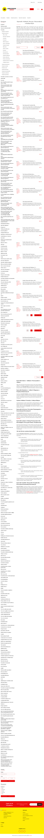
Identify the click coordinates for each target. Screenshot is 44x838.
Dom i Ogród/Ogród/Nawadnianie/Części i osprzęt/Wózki (7, 90)
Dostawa (24, 812)
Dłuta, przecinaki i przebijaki (6, 264)
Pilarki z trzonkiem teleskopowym (7, 749)
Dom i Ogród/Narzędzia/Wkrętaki (7, 111)
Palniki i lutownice (4, 537)
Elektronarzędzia (4, 26)
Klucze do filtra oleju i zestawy (6, 691)
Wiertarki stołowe (4, 682)
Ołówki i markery (5, 48)
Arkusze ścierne (3, 530)
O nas (2, 824)
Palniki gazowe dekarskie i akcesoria (7, 535)
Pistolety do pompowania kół (6, 643)
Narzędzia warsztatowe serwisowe (7, 76)
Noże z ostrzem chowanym (5, 265)
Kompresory (3, 227)
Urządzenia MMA (4, 696)
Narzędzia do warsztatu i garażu (6, 344)
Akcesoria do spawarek (5, 362)
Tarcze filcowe (3, 544)
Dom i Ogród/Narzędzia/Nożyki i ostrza (8, 714)
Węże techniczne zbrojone (5, 707)
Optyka (2, 404)
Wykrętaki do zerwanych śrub (6, 400)
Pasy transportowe (4, 312)
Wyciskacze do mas (4, 478)
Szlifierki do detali (4, 377)
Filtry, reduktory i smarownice (6, 458)
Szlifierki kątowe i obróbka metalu (7, 680)
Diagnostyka (3, 364)
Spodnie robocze (4, 586)
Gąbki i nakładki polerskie (5, 614)
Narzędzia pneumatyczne (6, 64)
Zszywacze (3, 398)
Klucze (2, 307)
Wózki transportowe (4, 283)
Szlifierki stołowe (4, 648)
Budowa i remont (4, 251)
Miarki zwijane (3, 373)
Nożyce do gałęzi (4, 466)
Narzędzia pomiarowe (5, 33)
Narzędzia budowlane (5, 69)
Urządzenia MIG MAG (5, 700)
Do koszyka (37, 315)
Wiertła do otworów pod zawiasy (6, 352)
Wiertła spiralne (3, 548)
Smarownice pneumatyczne (5, 646)
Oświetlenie (3, 473)
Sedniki (2, 668)
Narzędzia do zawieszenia (5, 523)
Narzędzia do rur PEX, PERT (6, 433)
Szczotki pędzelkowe (4, 579)
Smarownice (3, 541)
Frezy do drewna (4, 666)
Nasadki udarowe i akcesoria (6, 236)
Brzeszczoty (3, 516)
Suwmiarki (4, 38)
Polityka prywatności (26, 818)
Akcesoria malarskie (4, 393)
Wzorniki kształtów (6, 53)
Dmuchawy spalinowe (4, 368)
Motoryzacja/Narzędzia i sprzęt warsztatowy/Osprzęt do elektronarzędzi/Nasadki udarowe (7, 101)
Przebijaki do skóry (4, 684)
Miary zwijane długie (4, 375)
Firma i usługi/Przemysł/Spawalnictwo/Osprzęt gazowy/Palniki (7, 718)
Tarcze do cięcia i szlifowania (6, 455)
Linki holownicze (4, 505)
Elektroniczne (3, 597)
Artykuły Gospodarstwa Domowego (7, 655)
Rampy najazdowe (4, 705)
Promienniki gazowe (4, 673)
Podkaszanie (3, 317)
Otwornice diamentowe (5, 260)
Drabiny (2, 591)
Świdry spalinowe (4, 492)
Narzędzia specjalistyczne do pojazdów (7, 278)
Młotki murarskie (4, 253)
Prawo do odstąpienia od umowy (28, 815)
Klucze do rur (3, 555)
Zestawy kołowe (3, 604)
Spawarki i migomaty (4, 225)
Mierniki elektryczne (4, 448)
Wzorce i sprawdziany (6, 43)
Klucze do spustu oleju (5, 689)
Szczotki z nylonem (4, 581)
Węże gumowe (3, 361)
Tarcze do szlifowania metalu (6, 609)
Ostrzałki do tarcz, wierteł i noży (6, 487)
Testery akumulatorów (5, 435)
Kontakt (2, 826)
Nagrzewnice (3, 371)
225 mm (2, 532)
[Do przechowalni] (42, 55)
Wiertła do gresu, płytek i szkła (6, 258)
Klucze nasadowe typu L (5, 494)
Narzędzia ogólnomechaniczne (6, 514)
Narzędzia (3, 29)
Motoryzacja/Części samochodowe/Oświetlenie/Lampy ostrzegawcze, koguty (7, 167)
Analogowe (3, 507)
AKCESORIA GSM (4, 577)
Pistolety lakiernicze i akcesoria (6, 469)
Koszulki (2, 457)
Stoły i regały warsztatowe (5, 305)
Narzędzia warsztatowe (5, 31)
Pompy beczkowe (4, 628)
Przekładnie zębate (4, 621)
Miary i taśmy (5, 34)
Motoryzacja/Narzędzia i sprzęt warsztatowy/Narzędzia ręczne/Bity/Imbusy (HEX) (6, 150)
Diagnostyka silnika (4, 650)
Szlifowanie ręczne (4, 595)
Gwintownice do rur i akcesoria (6, 637)
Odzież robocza (3, 267)
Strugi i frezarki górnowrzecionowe (7, 319)
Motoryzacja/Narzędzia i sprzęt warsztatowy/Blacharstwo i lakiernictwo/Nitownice (6, 132)
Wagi (2, 446)
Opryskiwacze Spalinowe (5, 370)
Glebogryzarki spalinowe (5, 491)
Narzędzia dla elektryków (5, 550)
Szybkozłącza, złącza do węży (6, 414)
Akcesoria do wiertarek (5, 460)
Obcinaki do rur (3, 559)
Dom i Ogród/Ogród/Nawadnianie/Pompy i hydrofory (7, 157)
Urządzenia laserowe (6, 62)
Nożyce (2, 396)
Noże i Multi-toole (4, 346)
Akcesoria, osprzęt (4, 402)
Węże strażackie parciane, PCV (6, 314)
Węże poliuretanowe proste (5, 744)
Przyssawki (3, 335)
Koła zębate (3, 619)
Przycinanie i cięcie (4, 255)
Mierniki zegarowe (6, 41)
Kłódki (2, 588)
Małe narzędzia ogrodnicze (5, 333)
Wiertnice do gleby (4, 425)
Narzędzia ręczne (4, 67)
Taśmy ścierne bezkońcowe (5, 612)
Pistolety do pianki (4, 391)
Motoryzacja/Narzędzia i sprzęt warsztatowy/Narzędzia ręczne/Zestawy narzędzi (8, 108)
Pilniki (2, 337)
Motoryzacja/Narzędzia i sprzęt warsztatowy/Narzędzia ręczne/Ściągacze (6, 86)
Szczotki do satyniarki (5, 562)
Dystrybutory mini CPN (5, 630)
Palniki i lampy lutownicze (5, 432)
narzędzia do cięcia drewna (34, 454)
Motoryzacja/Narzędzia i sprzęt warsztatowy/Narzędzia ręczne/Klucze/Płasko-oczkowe (6, 765)
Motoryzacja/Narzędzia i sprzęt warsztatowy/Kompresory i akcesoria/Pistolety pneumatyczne (7, 184)
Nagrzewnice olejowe (4, 354)
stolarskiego (18, 418)
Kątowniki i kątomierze (6, 36)
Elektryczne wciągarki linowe (6, 641)
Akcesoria (2, 342)
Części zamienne (4, 521)
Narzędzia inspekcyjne (6, 55)
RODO (24, 820)
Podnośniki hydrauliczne (5, 223)
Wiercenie (2, 480)
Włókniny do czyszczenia (5, 546)
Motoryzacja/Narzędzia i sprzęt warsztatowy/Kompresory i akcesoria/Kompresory (6, 114)
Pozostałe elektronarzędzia (5, 557)
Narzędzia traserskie (6, 45)
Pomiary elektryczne (6, 57)
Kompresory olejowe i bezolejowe (7, 482)
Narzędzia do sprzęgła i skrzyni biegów (8, 687)
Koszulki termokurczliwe (5, 593)
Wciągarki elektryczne (5, 232)
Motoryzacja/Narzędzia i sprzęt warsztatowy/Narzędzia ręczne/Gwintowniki (6, 174)
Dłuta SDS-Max (3, 742)
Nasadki (2, 496)
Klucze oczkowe (3, 489)
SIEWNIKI (3, 677)
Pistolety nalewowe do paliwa (6, 632)
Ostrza (2, 386)
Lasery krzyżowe (4, 287)
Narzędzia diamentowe (5, 675)
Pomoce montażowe (4, 693)
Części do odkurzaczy (4, 740)
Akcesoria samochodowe (5, 269)
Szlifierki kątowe (4, 285)
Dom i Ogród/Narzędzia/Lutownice (7, 715)
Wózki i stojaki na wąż (5, 359)
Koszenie (2, 476)
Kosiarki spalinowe (4, 230)
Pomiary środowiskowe (6, 58)
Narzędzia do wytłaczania (5, 662)
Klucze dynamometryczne (5, 525)
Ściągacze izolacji (4, 297)
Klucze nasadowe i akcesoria (6, 299)
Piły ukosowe (3, 519)
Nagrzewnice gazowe (4, 407)
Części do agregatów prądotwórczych (7, 501)
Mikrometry (5, 46)
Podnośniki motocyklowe (5, 747)
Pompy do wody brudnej (5, 274)
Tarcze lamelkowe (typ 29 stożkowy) (7, 602)
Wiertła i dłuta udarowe (5, 467)
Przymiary (4, 50)
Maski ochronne (3, 751)
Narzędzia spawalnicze (5, 74)
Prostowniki (3, 405)
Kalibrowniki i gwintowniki (5, 321)
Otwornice (3, 411)
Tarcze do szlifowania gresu (6, 709)
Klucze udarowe (3, 623)
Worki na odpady (4, 324)
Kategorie (3, 24)
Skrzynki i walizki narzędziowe (6, 262)
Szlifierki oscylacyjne (4, 437)
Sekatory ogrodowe (4, 249)
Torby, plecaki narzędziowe (5, 652)
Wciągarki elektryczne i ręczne (6, 639)
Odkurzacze (3, 738)
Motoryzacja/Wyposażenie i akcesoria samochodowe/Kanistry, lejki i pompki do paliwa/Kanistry (7, 220)
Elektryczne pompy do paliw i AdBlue (7, 512)
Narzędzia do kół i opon (5, 444)
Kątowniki (2, 237)
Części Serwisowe (4, 510)
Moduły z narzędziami (5, 498)
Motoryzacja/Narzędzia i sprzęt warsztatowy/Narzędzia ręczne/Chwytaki (6, 204)
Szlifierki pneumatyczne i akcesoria (7, 702)
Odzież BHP (3, 78)
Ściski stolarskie (3, 442)
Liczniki (2, 634)
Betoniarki (3, 328)
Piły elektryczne (3, 423)
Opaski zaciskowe (4, 564)
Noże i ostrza (3, 326)
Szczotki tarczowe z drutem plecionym (7, 625)
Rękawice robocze (4, 242)
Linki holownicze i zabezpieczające (7, 657)
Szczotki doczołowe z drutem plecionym (8, 575)
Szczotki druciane (4, 395)
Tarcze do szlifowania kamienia (6, 616)
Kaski (2, 439)
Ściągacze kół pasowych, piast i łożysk (7, 366)
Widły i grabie (3, 382)
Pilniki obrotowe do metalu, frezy (7, 409)
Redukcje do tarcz (4, 584)
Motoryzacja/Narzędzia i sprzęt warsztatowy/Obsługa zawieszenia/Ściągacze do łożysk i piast (7, 94)
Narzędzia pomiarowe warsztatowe (8, 60)
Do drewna (3, 273)
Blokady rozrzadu (4, 753)
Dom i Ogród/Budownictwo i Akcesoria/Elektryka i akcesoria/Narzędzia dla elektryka (7, 188)
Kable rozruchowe (4, 380)
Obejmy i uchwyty (4, 553)
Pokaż (8, 796)
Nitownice (2, 244)
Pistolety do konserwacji (5, 653)
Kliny (2, 384)
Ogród (2, 295)
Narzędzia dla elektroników (6, 71)
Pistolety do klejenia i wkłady (6, 453)
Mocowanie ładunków (4, 389)
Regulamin (24, 817)
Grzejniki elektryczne (4, 430)
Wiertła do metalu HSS (5, 315)
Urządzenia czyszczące (5, 351)
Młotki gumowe (3, 462)
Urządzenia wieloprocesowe (6, 698)
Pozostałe (2, 80)
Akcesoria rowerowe (4, 339)
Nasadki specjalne (4, 246)
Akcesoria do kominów (5, 471)
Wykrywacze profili (4, 330)
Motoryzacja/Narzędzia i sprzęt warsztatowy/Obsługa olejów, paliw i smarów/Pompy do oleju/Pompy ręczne (8, 208)
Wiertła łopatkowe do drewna (6, 420)
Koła (2, 464)
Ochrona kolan (3, 664)
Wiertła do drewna (4, 659)
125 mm (2, 534)
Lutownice (2, 503)
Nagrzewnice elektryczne (5, 686)
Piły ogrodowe (3, 289)
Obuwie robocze (3, 418)
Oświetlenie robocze (4, 416)
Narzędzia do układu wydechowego (7, 528)
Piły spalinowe (3, 500)
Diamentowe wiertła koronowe (6, 234)
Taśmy (2, 451)
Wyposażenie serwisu (4, 280)
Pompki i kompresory (4, 276)
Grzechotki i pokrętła (4, 271)
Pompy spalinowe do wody (5, 600)
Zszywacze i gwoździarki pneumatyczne (8, 735)
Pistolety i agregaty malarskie (6, 733)
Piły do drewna (3, 569)
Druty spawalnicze (4, 671)
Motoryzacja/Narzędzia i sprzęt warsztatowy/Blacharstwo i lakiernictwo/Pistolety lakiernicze (6, 760)
